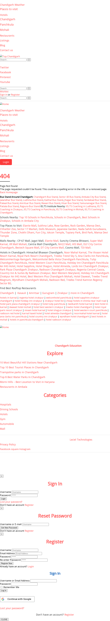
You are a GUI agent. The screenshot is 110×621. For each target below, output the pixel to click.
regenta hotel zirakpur (31, 297)
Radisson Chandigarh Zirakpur (57, 269)
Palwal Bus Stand (9, 203)
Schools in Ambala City (25, 220)
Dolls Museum (47, 229)
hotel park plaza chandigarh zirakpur (20, 304)
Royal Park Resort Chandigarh (34, 256)
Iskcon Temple (55, 232)
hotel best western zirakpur (48, 307)
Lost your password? (12, 608)
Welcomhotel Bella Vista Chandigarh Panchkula (60, 259)
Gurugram (48, 293)
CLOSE (4, 619)
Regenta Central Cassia (90, 269)
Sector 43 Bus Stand (69, 196)
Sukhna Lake (45, 225)
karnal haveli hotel (32, 313)
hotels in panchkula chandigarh (27, 319)
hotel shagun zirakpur (59, 310)
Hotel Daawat (82, 276)
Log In (3, 590)
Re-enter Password (10, 559)
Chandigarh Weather (12, 4)
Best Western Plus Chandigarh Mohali (50, 276)
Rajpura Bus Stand (30, 206)
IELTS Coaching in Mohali (69, 209)
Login (6, 162)
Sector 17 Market (27, 229)
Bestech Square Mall (27, 247)
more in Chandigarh (82, 293)
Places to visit (9, 9)
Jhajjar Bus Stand (73, 200)
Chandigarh (7, 19)
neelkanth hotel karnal (80, 304)
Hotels (4, 15)
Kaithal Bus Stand (53, 200)
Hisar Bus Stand (69, 203)
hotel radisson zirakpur (58, 319)
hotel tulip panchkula (53, 304)
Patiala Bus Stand (9, 206)
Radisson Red (57, 280)
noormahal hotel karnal (87, 313)
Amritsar (34, 293)
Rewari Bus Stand (50, 203)
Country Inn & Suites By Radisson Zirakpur (25, 273)
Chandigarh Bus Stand (46, 196)
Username (5, 492)
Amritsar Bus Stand (29, 203)
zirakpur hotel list (54, 300)
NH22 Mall (64, 244)
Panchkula (7, 24)
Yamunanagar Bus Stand (93, 203)
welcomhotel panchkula (58, 297)
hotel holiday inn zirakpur (28, 300)
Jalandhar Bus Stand (11, 200)
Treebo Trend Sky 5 (65, 256)
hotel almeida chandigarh (58, 313)
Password (5, 495)
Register (69, 614)
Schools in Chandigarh (67, 217)
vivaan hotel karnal (34, 310)
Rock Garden (77, 225)
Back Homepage (9, 192)
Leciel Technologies (81, 439)
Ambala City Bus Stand (93, 196)
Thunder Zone (8, 232)
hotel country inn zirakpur (43, 316)
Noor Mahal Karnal (75, 252)
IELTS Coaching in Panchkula (39, 209)
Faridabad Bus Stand (95, 200)
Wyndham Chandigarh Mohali (30, 280)
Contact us (6, 50)
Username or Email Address (15, 580)
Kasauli (21, 293)
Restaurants (7, 35)
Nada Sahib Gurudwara (92, 229)
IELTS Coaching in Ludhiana (81, 206)
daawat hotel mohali (20, 307)
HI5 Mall (77, 244)
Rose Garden (61, 225)
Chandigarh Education (68, 345)
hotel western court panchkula (90, 310)
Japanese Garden (67, 229)
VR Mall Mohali (18, 244)
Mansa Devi (93, 225)
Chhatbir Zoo (8, 229)
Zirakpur (62, 293)
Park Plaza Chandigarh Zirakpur (19, 269)
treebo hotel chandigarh (79, 307)
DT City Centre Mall (52, 247)
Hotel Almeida (61, 266)
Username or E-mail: (11, 524)
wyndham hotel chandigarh (74, 316)
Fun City (41, 232)
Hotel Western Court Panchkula (47, 262)
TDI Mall (86, 247)
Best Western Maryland (65, 273)
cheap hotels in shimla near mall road (86, 300)
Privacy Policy (8, 444)
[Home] (4, 104)
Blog (2, 45)
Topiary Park (72, 232)
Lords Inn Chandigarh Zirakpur (90, 266)
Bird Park (87, 232)
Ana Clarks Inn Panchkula (93, 256)
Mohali (4, 30)
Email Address (7, 553)
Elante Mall (29, 225)
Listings (4, 40)
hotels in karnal (8, 297)
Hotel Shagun (44, 266)
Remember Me (11, 587)
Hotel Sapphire (25, 266)
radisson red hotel (10, 313)
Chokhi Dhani (26, 232)
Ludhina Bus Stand (33, 200)
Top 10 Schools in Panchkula (36, 217)
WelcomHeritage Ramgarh (15, 259)
